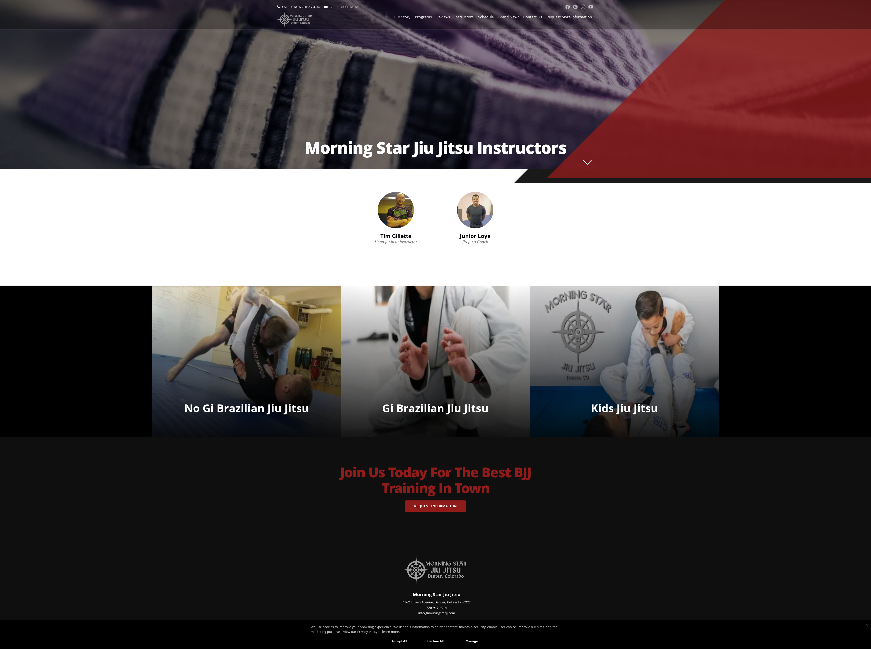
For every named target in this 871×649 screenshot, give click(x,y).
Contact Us (532, 17)
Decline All (435, 641)
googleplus (575, 6)
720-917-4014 (311, 7)
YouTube (591, 6)
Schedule (486, 17)
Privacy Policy (367, 631)
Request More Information (569, 17)
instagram (583, 6)
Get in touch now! (344, 7)
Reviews (443, 17)
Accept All (399, 641)
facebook (568, 6)
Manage (472, 641)
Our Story (402, 17)
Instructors (464, 17)
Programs (423, 17)
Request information (435, 506)
